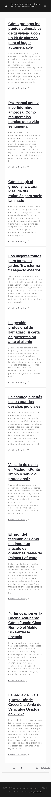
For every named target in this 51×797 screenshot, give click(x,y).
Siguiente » (45, 769)
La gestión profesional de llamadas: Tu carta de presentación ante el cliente (24, 332)
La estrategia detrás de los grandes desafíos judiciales (25, 402)
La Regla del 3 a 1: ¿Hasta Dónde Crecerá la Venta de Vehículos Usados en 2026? (24, 704)
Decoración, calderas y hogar (25, 4)
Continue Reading (17, 88)
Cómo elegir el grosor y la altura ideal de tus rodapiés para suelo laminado (25, 191)
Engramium (36, 791)
